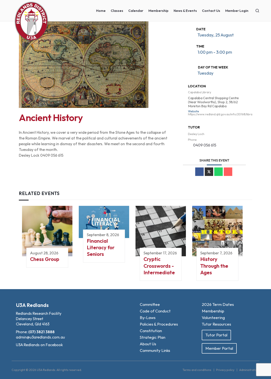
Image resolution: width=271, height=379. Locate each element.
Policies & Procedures (159, 324)
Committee (150, 304)
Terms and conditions (197, 370)
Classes (117, 10)
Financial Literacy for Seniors (101, 247)
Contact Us (211, 10)
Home (101, 10)
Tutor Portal (216, 334)
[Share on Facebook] (199, 171)
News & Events (185, 10)
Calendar (135, 10)
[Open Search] (257, 10)
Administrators (249, 370)
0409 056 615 (204, 145)
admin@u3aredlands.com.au (40, 337)
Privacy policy (225, 370)
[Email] (228, 171)
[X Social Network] (209, 171)
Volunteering (213, 317)
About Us (148, 343)
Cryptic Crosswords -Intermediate (159, 265)
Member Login (236, 10)
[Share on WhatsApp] (218, 171)
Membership (158, 10)
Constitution (151, 330)
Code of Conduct (155, 311)
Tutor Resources (216, 324)
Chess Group (44, 259)
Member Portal (219, 348)
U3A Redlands (32, 305)
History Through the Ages (214, 265)
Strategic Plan (152, 337)
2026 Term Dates (218, 304)
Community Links (155, 350)
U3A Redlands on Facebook (39, 344)
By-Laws (147, 317)
